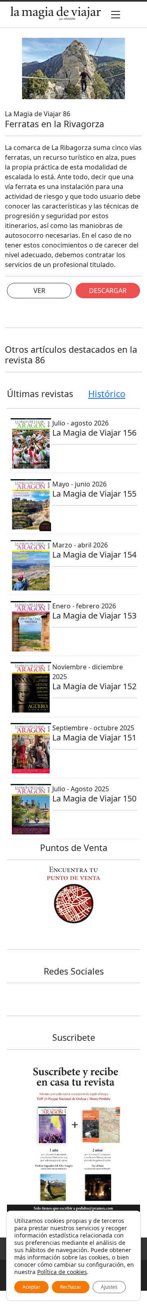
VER (39, 290)
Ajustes (109, 1286)
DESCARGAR (108, 290)
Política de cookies (62, 1272)
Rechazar (70, 1286)
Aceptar (31, 1286)
